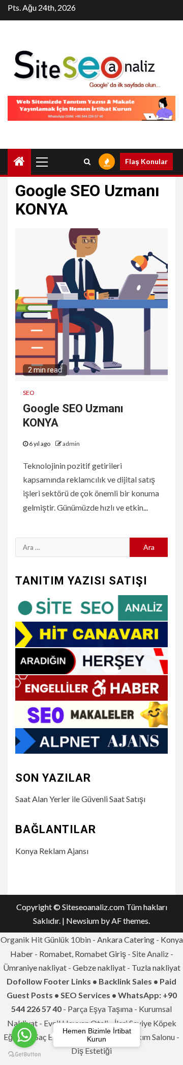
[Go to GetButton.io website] (24, 1054)
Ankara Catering (126, 939)
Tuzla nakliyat (156, 967)
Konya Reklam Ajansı (51, 851)
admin (71, 443)
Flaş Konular (146, 161)
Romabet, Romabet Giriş (82, 954)
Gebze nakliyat (99, 967)
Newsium (82, 920)
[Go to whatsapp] (24, 1035)
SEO (29, 392)
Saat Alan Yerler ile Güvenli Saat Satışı (80, 799)
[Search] (87, 161)
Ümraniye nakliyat (35, 967)
